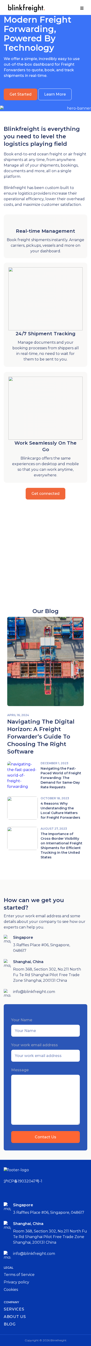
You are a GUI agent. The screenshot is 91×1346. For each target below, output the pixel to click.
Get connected (46, 493)
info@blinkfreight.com (34, 991)
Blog (10, 1324)
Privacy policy (16, 1282)
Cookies (11, 1289)
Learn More (55, 94)
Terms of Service (19, 1274)
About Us (15, 1316)
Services (14, 1309)
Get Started (21, 94)
